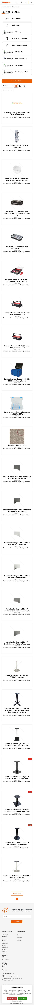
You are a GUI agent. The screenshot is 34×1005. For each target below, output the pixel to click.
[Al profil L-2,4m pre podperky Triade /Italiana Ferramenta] (17, 103)
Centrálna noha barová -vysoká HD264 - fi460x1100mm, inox (17, 877)
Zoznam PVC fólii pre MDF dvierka (4, 964)
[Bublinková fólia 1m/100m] (17, 436)
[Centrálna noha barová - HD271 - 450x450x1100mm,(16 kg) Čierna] (17, 734)
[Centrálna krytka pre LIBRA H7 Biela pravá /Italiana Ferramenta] (17, 567)
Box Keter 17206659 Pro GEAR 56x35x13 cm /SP (17, 247)
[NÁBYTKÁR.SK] (5, 2)
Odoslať (17, 921)
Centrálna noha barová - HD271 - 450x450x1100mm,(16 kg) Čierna (17, 744)
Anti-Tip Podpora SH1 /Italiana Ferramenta (17, 146)
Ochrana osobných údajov (4, 955)
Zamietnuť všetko (12, 998)
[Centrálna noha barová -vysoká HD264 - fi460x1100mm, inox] (17, 867)
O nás (18, 935)
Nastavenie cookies (17, 1001)
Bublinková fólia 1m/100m (17, 445)
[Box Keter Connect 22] (17, 304)
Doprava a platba (5, 939)
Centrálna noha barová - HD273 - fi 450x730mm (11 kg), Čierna (17, 843)
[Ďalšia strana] (20, 899)
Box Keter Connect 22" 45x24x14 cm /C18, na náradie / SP (17, 314)
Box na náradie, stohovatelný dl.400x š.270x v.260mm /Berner (17, 380)
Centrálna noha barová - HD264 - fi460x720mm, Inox (17, 676)
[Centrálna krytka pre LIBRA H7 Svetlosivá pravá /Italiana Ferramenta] (17, 633)
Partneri (19, 940)
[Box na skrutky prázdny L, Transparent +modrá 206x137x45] (17, 403)
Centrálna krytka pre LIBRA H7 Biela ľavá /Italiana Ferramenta (17, 544)
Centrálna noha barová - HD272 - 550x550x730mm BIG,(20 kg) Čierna (17, 810)
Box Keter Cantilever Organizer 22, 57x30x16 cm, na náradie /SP (17, 280)
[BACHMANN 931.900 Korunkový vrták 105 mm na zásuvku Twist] (17, 169)
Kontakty (19, 937)
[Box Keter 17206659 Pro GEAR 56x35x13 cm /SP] (17, 237)
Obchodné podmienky (5, 935)
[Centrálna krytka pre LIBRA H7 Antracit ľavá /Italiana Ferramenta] (17, 467)
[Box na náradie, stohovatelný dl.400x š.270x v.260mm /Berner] (17, 370)
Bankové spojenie (4, 950)
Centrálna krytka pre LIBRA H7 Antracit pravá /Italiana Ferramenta (17, 510)
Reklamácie (5, 943)
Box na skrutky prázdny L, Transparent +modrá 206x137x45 (17, 413)
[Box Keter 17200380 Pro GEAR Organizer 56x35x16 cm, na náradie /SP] (17, 202)
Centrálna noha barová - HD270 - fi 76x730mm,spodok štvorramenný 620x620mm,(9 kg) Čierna (17, 710)
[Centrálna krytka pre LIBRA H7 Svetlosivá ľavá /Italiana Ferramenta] (17, 600)
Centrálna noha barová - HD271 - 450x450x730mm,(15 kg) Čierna (17, 777)
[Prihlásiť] (21, 2)
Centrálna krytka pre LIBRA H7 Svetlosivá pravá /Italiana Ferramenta (17, 643)
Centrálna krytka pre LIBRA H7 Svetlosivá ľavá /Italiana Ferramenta (17, 610)
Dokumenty (5, 959)
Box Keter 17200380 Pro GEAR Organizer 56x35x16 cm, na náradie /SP (17, 213)
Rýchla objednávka (5, 946)
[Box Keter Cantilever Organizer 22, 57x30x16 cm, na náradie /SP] (17, 270)
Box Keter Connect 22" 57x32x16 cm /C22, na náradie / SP (17, 347)
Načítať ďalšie (17, 893)
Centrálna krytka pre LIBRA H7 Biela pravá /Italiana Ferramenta (17, 577)
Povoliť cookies (22, 998)
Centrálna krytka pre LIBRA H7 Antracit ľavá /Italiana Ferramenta (17, 477)
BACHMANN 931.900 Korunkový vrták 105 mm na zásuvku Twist (17, 179)
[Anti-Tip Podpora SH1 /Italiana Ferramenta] (17, 136)
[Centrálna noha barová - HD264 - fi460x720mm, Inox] (17, 666)
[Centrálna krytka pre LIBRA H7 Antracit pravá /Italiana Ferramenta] (17, 500)
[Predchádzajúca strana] (14, 899)
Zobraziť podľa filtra (17, 81)
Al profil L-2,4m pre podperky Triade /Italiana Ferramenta (17, 113)
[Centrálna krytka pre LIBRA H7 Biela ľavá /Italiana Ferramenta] (17, 534)
